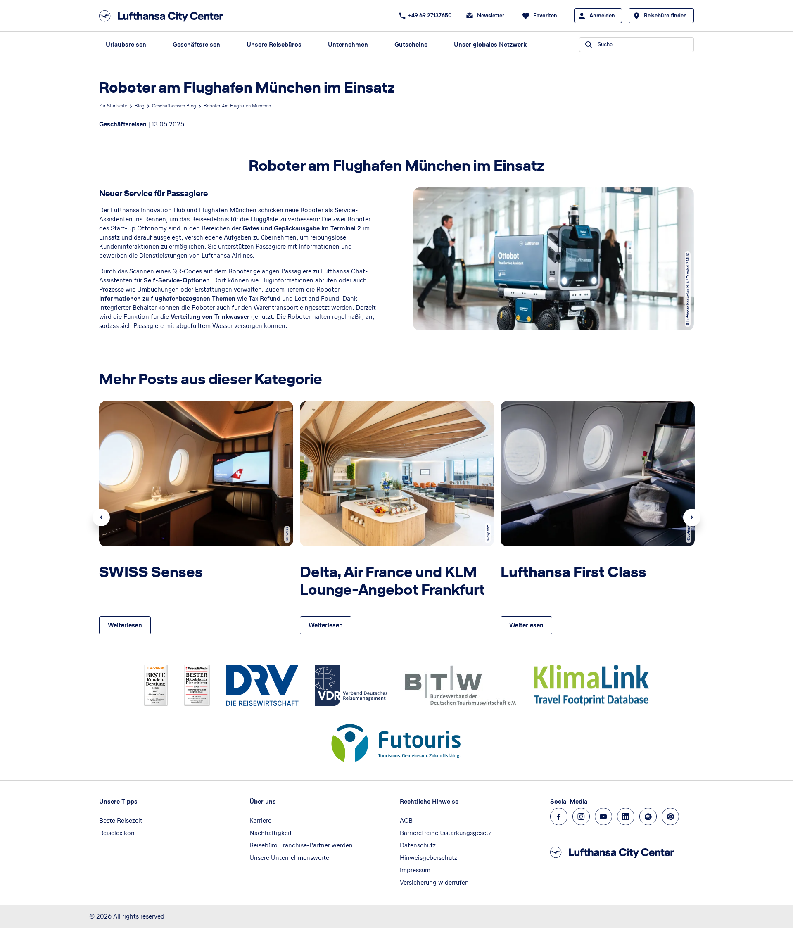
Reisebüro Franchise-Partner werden (301, 845)
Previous (101, 517)
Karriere (260, 820)
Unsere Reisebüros (274, 44)
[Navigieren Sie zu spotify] (648, 816)
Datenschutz (418, 845)
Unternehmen (348, 44)
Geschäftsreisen (196, 44)
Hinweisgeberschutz (428, 857)
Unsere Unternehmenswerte (289, 857)
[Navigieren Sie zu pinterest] (670, 816)
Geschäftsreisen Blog (174, 105)
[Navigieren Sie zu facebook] (558, 816)
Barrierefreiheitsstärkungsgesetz (445, 832)
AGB (406, 820)
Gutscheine (410, 44)
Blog (140, 105)
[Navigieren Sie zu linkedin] (625, 816)
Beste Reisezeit (120, 820)
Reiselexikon (117, 832)
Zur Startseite (113, 105)
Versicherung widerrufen (434, 882)
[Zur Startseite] (163, 16)
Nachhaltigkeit (270, 832)
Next (691, 517)
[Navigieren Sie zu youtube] (603, 816)
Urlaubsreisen (126, 44)
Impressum (415, 870)
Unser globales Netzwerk (490, 44)
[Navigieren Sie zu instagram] (581, 816)
